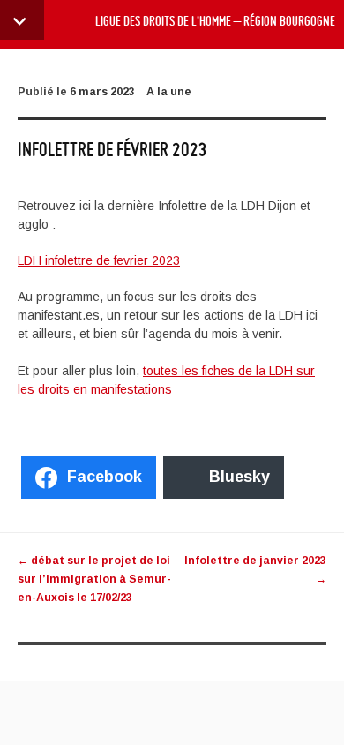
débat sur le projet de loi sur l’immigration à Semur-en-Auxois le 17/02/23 (94, 579)
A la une (168, 92)
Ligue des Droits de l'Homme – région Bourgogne (215, 21)
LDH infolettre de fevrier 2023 (99, 260)
